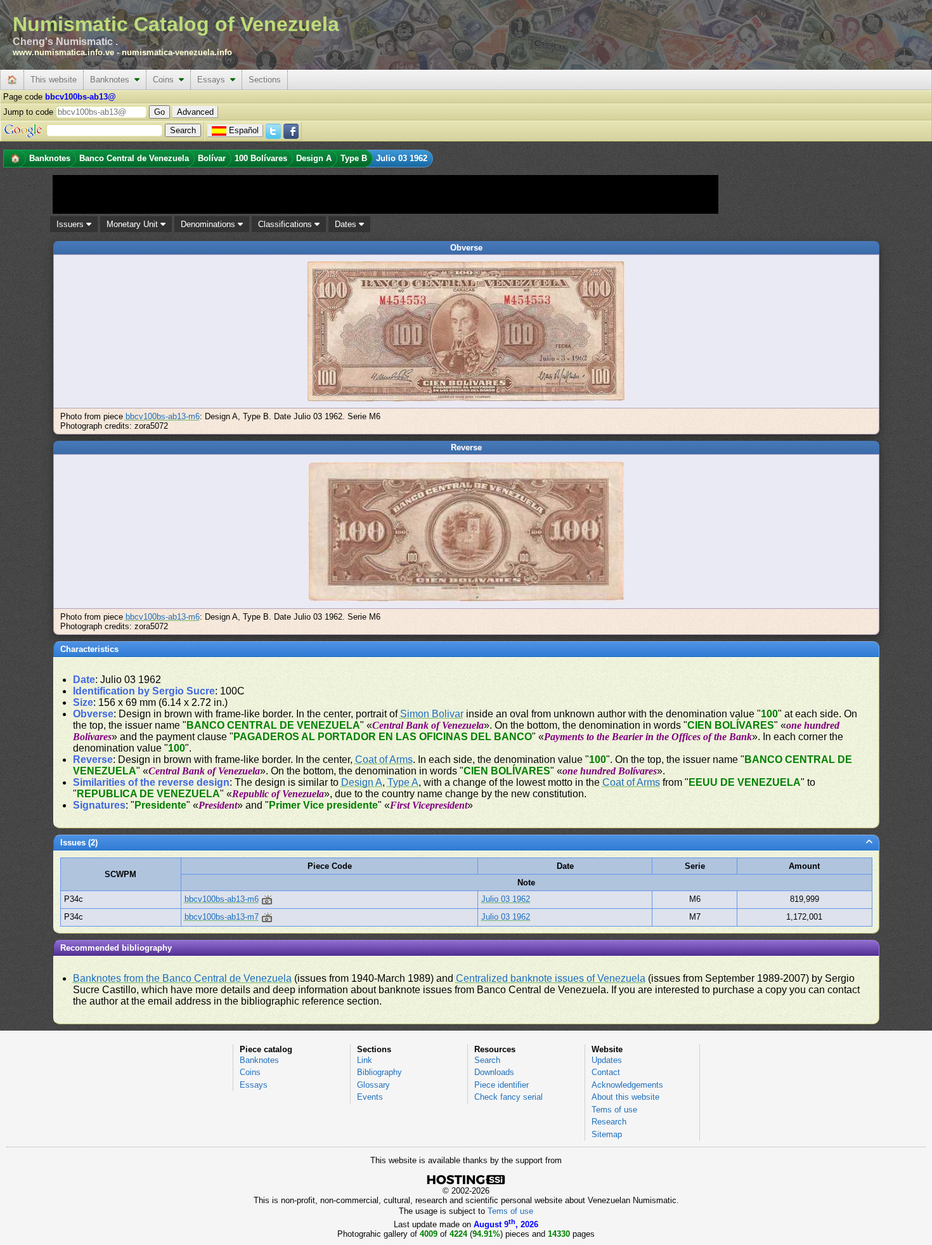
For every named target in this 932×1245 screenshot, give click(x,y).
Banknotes (112, 79)
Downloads (494, 1072)
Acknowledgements (627, 1085)
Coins (166, 79)
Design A (361, 782)
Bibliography (379, 1072)
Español (244, 130)
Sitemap (607, 1134)
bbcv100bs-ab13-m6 (163, 416)
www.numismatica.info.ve (63, 52)
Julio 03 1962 (505, 899)
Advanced (195, 112)
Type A (402, 782)
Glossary (373, 1085)
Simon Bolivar (431, 713)
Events (370, 1097)
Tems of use (614, 1109)
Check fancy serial (508, 1097)
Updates (607, 1060)
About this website (625, 1097)
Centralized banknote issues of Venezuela (550, 978)
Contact (606, 1072)
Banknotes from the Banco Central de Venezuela (182, 978)
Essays (213, 79)
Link (364, 1060)
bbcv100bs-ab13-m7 (221, 917)
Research (609, 1121)
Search (487, 1060)
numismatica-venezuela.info (177, 52)
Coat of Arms (384, 759)
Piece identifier (501, 1085)
